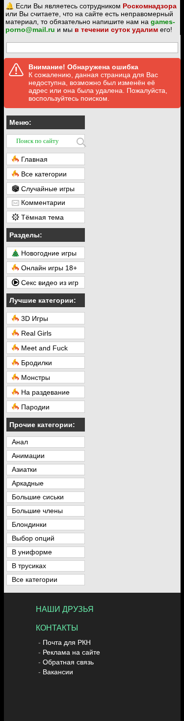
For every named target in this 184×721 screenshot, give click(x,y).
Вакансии (58, 672)
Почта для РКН (67, 642)
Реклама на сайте (71, 652)
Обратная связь (68, 662)
